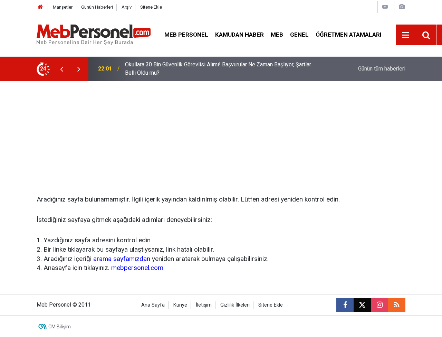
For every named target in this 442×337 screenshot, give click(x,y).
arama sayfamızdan (121, 259)
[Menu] (406, 35)
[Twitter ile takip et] (362, 305)
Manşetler (63, 7)
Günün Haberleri (97, 7)
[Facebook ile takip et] (345, 305)
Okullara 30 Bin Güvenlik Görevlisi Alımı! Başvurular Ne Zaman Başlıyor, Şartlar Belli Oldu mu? (218, 68)
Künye (180, 305)
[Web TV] (385, 6)
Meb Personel (186, 34)
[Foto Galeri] (401, 6)
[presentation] (61, 69)
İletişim (204, 305)
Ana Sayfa (153, 305)
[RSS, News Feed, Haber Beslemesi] (396, 305)
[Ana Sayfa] (40, 7)
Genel (299, 34)
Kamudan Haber (239, 34)
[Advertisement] (221, 132)
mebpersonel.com (137, 268)
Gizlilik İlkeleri (235, 305)
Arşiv (127, 7)
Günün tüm (381, 68)
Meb (277, 34)
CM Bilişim (59, 326)
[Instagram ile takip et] (379, 305)
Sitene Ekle (151, 7)
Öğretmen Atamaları (349, 34)
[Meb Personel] (94, 34)
